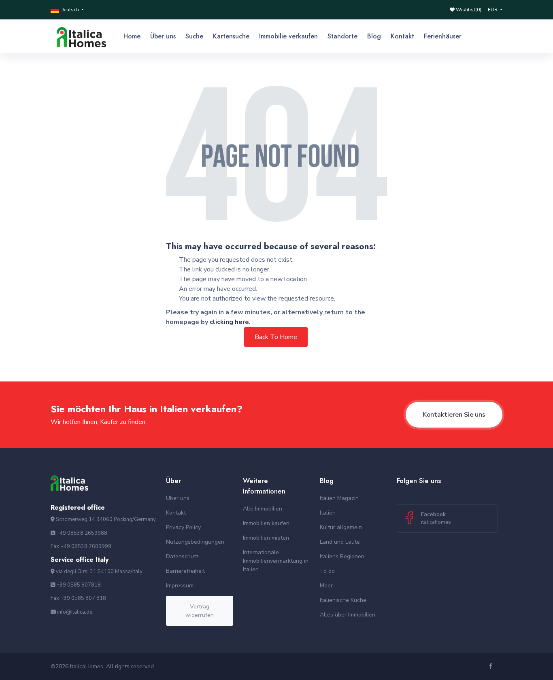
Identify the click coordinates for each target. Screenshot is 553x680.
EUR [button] (493, 9)
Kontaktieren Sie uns (454, 414)
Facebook (436, 518)
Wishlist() (468, 9)
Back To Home (276, 337)
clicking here (229, 322)
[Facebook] (492, 667)
